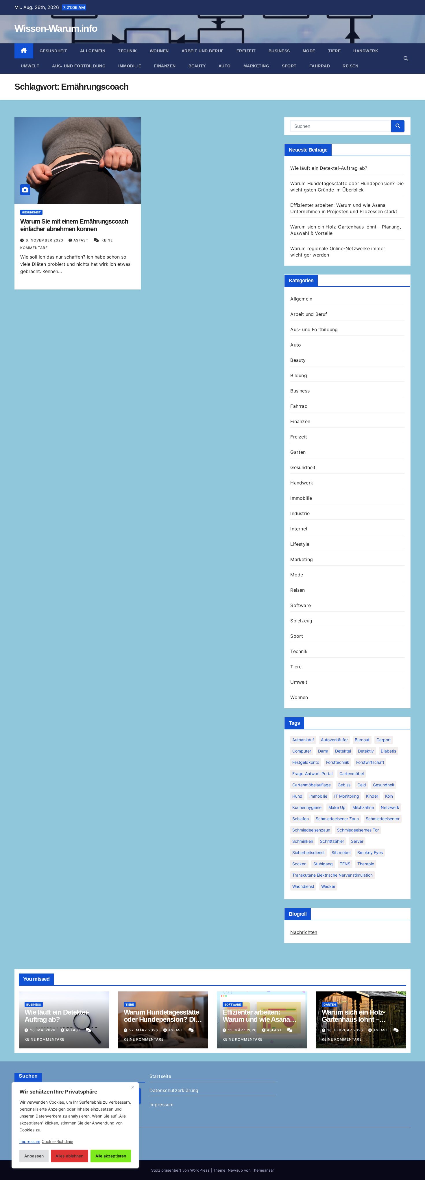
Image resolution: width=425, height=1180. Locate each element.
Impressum (161, 1104)
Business (279, 51)
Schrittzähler (332, 841)
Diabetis (388, 750)
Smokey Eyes (370, 852)
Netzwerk (390, 807)
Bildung (298, 375)
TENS (345, 863)
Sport (289, 66)
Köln (389, 796)
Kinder (372, 796)
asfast (81, 240)
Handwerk (365, 51)
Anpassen (34, 1155)
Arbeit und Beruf (203, 51)
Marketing (256, 66)
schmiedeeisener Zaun (337, 818)
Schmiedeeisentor (383, 818)
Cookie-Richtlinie (57, 1141)
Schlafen (300, 818)
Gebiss (344, 784)
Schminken (302, 841)
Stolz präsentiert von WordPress (181, 1170)
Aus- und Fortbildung (79, 66)
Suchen (28, 1076)
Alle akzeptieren (110, 1155)
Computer (301, 750)
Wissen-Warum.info (55, 28)
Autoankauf (303, 739)
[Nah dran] (132, 1087)
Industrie (300, 513)
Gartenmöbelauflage (311, 784)
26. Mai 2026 (43, 1030)
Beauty (197, 66)
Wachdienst (303, 886)
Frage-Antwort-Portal (312, 773)
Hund (297, 796)
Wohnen (159, 51)
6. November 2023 (45, 240)
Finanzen (165, 66)
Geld (361, 784)
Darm (323, 750)
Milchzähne (363, 807)
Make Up (336, 807)
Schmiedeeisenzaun (311, 829)
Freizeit (246, 51)
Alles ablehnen (69, 1155)
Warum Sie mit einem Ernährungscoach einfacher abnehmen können (74, 225)
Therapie (365, 863)
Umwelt (30, 66)
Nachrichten (303, 932)
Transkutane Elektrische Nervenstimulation (332, 875)
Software (300, 605)
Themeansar (263, 1170)
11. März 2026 (243, 1030)
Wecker (328, 886)
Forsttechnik (337, 762)
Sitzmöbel (341, 852)
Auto (225, 66)
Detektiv (366, 750)
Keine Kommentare (44, 1039)
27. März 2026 (144, 1030)
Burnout (362, 739)
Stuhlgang (323, 863)
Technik (127, 51)
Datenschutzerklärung (174, 1090)
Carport (383, 739)
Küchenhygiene (306, 807)
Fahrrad (319, 66)
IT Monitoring (346, 796)
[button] (406, 58)
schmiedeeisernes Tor (358, 829)
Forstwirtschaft (370, 762)
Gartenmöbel (351, 773)
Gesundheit (53, 51)
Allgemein (93, 51)
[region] (75, 1125)
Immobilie (129, 66)
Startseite (160, 1076)
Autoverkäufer (334, 739)
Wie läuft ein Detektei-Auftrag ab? (328, 168)
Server (357, 841)
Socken (299, 863)
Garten (298, 452)
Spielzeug (301, 621)
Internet (299, 529)
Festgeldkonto (305, 762)
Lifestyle (299, 544)
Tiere (334, 51)
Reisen (350, 66)
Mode (309, 51)
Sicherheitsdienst (308, 852)
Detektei (343, 750)
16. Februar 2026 (345, 1030)
